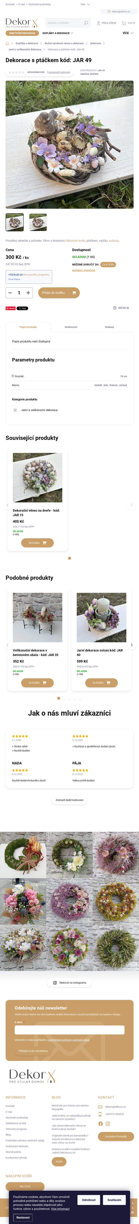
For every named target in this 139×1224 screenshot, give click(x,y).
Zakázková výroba (16, 1123)
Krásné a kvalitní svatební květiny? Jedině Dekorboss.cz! (71, 1151)
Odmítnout (89, 1200)
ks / (25, 1186)
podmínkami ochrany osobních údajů (69, 1039)
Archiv (59, 1161)
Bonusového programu (36, 274)
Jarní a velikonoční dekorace (39, 410)
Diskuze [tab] (109, 327)
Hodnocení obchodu (17, 1146)
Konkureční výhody (16, 1157)
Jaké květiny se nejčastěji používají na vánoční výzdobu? (71, 1117)
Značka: (89, 74)
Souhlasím (114, 1200)
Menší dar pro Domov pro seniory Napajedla (70, 1107)
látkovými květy (75, 240)
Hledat (86, 22)
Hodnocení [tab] (71, 327)
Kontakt (10, 4)
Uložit (12, 308)
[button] (69, 558)
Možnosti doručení (83, 270)
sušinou (114, 240)
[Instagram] (108, 1123)
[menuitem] (22, 33)
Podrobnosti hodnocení (58, 72)
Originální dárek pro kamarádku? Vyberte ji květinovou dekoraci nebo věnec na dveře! (70, 1139)
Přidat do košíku (53, 293)
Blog (8, 1134)
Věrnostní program (16, 1129)
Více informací (60, 1209)
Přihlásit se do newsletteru (33, 1051)
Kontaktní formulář (116, 1136)
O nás (21, 4)
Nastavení (23, 1217)
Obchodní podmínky (39, 4)
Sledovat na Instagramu (72, 982)
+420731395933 (114, 1114)
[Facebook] (100, 1123)
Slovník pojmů (13, 1151)
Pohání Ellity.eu (14, 279)
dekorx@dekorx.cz (115, 1106)
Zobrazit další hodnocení (69, 800)
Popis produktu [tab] (28, 327)
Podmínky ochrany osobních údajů (25, 1140)
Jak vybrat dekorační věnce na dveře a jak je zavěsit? (69, 1127)
